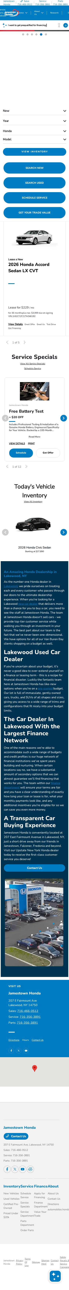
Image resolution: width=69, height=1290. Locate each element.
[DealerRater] (30, 1169)
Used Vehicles (11, 1199)
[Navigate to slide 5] (41, 34)
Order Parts (27, 1230)
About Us (53, 1193)
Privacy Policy (19, 1262)
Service (26, 1186)
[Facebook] (11, 1050)
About (53, 1186)
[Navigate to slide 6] (46, 34)
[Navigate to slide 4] (36, 34)
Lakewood (10, 586)
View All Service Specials (32, 363)
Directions (13, 1040)
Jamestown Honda (9, 1262)
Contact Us (34, 868)
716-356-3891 (30, 1017)
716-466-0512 (27, 1011)
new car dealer (28, 604)
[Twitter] (18, 1050)
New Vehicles (11, 1193)
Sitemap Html (45, 1262)
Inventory (11, 1186)
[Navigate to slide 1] (23, 34)
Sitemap (36, 1262)
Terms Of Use (28, 1262)
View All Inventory (33, 501)
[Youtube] (26, 1050)
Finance (40, 1186)
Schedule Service (32, 368)
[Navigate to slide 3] (32, 34)
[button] (34, 1068)
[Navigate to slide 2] (28, 34)
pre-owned (45, 689)
